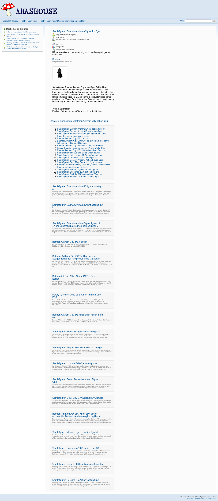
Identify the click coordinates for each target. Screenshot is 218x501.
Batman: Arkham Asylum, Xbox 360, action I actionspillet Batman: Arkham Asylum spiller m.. (83, 165)
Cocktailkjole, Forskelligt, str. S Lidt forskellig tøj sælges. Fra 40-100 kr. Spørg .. (23, 47)
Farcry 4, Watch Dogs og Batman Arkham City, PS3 (81, 148)
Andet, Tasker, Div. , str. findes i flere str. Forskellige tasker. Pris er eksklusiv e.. (20, 39)
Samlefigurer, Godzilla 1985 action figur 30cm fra (79, 174)
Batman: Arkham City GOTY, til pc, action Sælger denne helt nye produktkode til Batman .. (83, 142)
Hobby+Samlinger (29, 21)
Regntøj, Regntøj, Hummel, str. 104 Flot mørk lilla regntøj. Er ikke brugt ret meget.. (23, 43)
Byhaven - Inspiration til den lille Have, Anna (21, 32)
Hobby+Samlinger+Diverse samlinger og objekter (62, 21)
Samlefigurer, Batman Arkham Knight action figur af (81, 129)
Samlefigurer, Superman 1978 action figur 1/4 (78, 172)
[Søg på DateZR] (214, 21)
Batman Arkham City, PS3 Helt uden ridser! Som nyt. (81, 150)
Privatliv (197, 498)
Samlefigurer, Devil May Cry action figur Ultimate (79, 162)
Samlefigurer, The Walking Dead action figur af (78, 153)
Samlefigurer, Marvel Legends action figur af (77, 169)
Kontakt (190, 498)
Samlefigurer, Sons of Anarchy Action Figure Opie (80, 160)
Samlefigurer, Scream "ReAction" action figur (78, 176)
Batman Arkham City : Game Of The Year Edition (80, 145)
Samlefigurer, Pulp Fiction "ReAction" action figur (79, 155)
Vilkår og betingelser (208, 498)
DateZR (6, 21)
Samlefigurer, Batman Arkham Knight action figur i (80, 131)
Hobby (15, 21)
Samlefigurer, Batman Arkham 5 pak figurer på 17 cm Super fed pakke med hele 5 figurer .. (81, 134)
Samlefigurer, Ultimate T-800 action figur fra (77, 157)
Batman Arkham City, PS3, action (72, 138)
